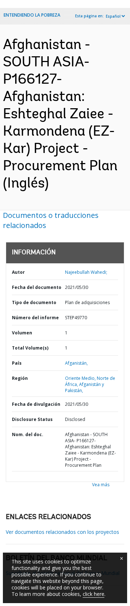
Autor (18, 272)
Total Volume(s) (30, 348)
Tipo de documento (34, 302)
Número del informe (35, 318)
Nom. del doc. (27, 434)
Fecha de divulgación (36, 404)
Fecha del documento (36, 287)
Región (20, 378)
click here (93, 593)
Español (113, 16)
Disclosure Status (32, 419)
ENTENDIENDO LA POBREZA (32, 15)
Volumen (22, 333)
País (17, 363)
